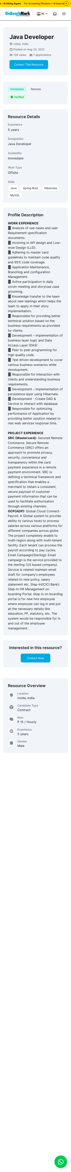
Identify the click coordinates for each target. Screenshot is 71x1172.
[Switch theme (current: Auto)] (54, 13)
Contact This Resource (28, 64)
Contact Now (35, 658)
